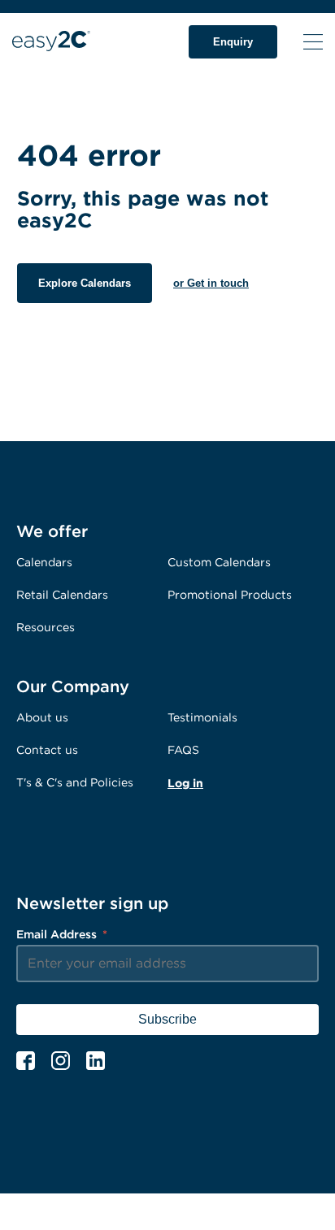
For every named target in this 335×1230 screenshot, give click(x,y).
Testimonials (202, 717)
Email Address (61, 934)
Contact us (47, 749)
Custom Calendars (219, 562)
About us (42, 717)
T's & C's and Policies (74, 782)
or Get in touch (211, 283)
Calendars (44, 562)
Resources (45, 627)
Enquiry (233, 42)
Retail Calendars (62, 594)
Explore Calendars (84, 283)
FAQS (183, 749)
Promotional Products (230, 594)
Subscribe (167, 1019)
